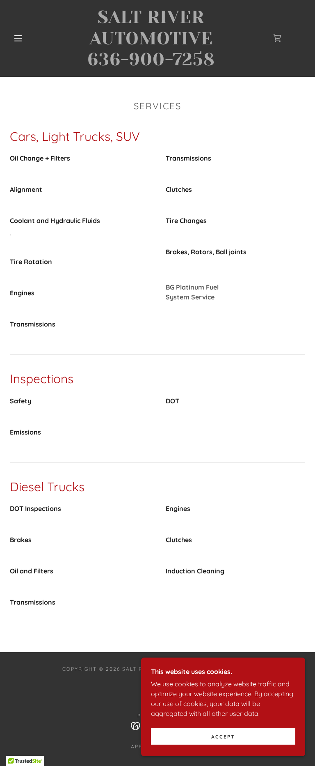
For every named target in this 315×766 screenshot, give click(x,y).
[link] (151, 63)
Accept (223, 737)
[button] (18, 38)
